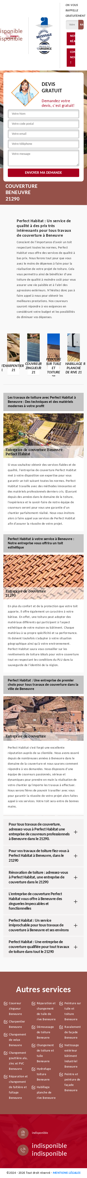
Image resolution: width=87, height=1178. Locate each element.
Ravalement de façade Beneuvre (72, 1032)
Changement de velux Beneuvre (17, 1040)
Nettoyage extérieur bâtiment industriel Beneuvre (71, 1056)
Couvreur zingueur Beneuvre (15, 1009)
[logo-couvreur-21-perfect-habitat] (11, 35)
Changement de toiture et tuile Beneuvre (45, 1053)
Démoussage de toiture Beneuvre (45, 1032)
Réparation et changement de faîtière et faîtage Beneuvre (18, 1087)
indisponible (49, 1146)
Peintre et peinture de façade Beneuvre (72, 1082)
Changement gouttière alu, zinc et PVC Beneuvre (18, 1061)
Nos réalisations (72, 38)
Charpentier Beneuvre (17, 1024)
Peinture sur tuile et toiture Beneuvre (72, 1011)
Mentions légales (67, 1173)
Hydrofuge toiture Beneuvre (44, 1074)
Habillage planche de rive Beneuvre (46, 1093)
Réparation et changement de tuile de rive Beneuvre (46, 1011)
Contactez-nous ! (72, 57)
